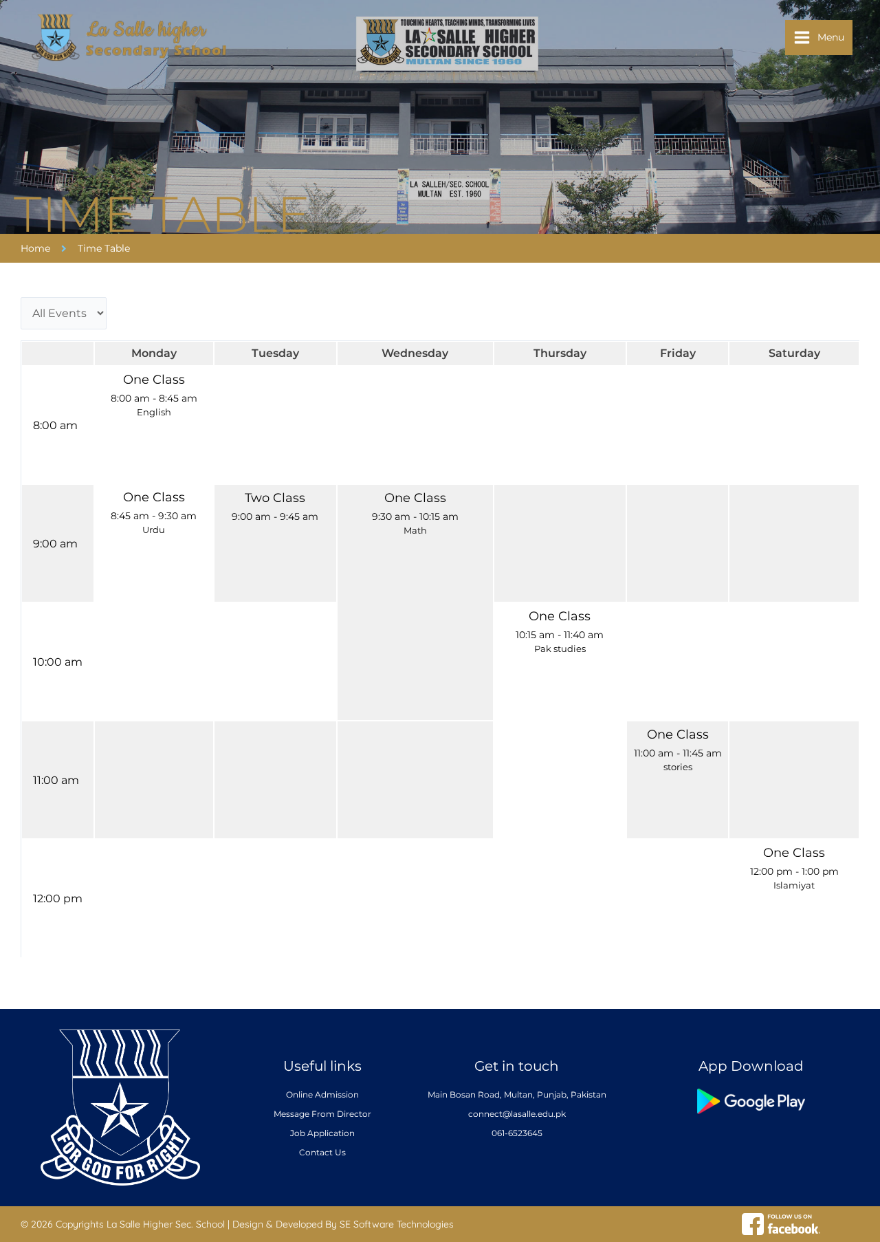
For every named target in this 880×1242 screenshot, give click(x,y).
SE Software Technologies (397, 1224)
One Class (154, 379)
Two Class (275, 497)
